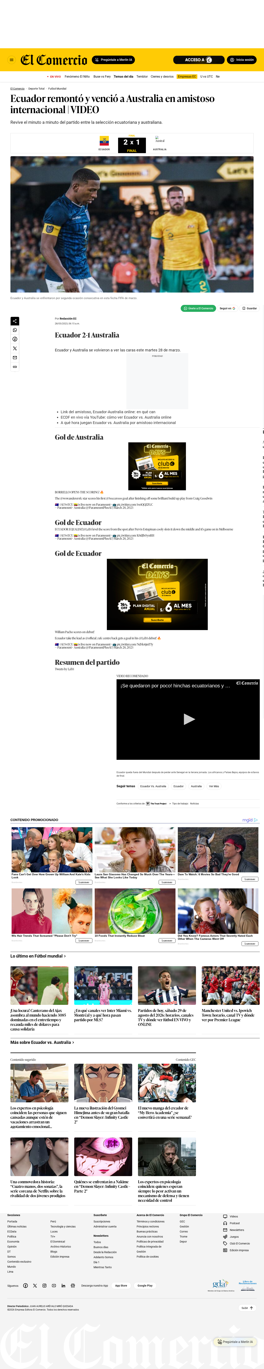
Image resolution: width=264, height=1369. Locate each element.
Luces (54, 1231)
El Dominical (57, 1241)
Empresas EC (187, 76)
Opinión (12, 1246)
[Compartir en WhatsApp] (15, 330)
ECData (11, 1231)
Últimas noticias (16, 1226)
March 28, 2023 (123, 507)
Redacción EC (68, 318)
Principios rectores (148, 1226)
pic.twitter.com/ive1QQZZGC (135, 504)
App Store (121, 1285)
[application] (188, 719)
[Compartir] (15, 321)
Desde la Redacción (105, 1252)
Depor (183, 1241)
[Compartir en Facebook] (15, 339)
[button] (188, 719)
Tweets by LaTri (64, 669)
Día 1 (97, 1262)
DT (9, 1251)
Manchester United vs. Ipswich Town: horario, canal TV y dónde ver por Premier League (228, 1015)
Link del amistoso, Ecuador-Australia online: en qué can (108, 412)
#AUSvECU (66, 504)
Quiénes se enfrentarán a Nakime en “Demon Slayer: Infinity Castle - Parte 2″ (102, 1186)
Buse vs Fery (102, 76)
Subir (245, 1308)
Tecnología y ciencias (63, 1226)
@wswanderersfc (71, 498)
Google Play (145, 1285)
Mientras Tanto (103, 1267)
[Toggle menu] (11, 60)
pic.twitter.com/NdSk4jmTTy (135, 644)
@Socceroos (114, 498)
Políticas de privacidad (150, 1241)
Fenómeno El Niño (77, 76)
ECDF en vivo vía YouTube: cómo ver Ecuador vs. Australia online (116, 417)
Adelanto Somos (103, 1257)
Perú (53, 1221)
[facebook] (25, 1285)
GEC (182, 1221)
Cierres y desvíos (162, 76)
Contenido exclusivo (19, 1261)
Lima (10, 1271)
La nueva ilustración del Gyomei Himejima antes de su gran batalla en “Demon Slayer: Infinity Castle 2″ (101, 1114)
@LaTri (87, 529)
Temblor (142, 76)
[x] (35, 1285)
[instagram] (44, 1285)
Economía (13, 1241)
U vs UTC (206, 76)
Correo (184, 1231)
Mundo (11, 1266)
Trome (183, 1236)
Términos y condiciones (150, 1221)
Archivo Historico (60, 1246)
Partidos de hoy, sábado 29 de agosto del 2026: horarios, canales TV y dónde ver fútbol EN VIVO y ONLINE (165, 1017)
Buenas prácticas (147, 1231)
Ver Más (214, 786)
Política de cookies (148, 1256)
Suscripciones (102, 1221)
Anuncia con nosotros (150, 1236)
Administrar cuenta (105, 1226)
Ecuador (179, 786)
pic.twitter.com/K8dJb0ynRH (135, 535)
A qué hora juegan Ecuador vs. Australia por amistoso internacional (118, 422)
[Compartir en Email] (15, 357)
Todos (97, 1242)
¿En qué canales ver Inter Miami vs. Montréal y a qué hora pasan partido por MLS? (103, 1015)
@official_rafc (93, 638)
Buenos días (101, 1247)
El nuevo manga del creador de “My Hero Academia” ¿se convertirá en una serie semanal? (165, 1112)
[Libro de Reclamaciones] (248, 1285)
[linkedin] (63, 1285)
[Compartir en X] (15, 348)
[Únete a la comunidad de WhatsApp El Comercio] (198, 308)
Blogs (53, 1251)
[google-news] (73, 1285)
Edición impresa (59, 1256)
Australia (196, 786)
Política (11, 1236)
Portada (12, 1221)
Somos (11, 1256)
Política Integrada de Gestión (149, 1249)
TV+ (52, 1236)
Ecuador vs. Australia (153, 786)
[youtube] (54, 1285)
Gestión (184, 1226)
